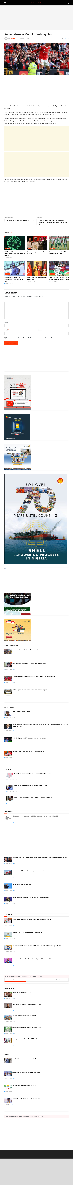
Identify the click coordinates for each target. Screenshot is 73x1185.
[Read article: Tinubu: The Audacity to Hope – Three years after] (8, 1100)
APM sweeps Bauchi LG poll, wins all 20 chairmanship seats (29, 663)
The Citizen (13, 38)
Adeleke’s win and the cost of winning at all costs (26, 1072)
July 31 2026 (8, 1104)
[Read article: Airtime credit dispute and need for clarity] (8, 1087)
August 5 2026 (8, 1091)
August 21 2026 (8, 257)
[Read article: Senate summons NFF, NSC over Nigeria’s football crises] (59, 243)
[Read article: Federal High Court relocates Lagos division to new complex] (8, 691)
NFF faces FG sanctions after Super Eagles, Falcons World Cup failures (14, 253)
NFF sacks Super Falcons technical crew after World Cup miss (13, 279)
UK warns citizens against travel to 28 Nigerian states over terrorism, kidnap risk (35, 816)
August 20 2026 (53, 256)
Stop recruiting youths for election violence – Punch (27, 1027)
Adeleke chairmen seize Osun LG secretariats (25, 650)
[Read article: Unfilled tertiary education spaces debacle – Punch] (8, 1005)
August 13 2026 (31, 281)
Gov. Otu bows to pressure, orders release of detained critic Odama (31, 919)
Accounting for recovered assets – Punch (24, 1015)
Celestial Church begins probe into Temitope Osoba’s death (31, 785)
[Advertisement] (36, 17)
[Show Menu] (5, 2)
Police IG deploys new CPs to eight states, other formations (29, 738)
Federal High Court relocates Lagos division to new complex (29, 689)
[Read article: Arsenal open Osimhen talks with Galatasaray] (37, 268)
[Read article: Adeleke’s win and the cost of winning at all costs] (8, 1073)
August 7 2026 (8, 744)
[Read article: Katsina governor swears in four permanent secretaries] (8, 753)
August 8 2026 (8, 730)
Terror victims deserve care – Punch (22, 992)
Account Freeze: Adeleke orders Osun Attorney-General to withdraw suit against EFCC (36, 945)
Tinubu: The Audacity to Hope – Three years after (26, 1098)
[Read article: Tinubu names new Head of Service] (8, 713)
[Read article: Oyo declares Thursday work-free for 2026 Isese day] (8, 934)
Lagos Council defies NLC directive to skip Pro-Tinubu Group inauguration (33, 676)
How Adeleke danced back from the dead (24, 1059)
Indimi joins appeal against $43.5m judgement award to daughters (33, 797)
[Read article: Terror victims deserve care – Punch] (8, 994)
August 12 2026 (8, 682)
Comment (7, 300)
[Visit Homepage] (36, 3)
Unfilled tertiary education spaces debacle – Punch (26, 1004)
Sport (28, 38)
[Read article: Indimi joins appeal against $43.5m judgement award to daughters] (9, 798)
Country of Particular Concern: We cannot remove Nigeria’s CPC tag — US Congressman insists (39, 857)
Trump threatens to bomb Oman (21, 884)
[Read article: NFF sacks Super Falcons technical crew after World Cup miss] (14, 268)
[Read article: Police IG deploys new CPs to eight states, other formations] (8, 739)
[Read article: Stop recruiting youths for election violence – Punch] (8, 1029)
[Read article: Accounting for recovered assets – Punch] (8, 1017)
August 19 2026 (8, 717)
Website (40, 330)
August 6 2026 (8, 695)
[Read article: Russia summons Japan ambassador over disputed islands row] (8, 899)
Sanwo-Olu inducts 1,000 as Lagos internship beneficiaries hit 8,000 (31, 959)
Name (6, 322)
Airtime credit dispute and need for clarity (24, 1085)
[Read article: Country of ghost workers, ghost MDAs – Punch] (8, 1040)
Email (6, 330)
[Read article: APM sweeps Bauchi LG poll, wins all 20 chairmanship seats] (8, 664)
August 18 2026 (8, 283)
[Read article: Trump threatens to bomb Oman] (8, 886)
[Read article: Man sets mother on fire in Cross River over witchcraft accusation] (9, 775)
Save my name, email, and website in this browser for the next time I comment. (29, 338)
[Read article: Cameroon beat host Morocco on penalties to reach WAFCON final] (59, 268)
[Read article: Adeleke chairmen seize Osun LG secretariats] (8, 651)
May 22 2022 (22, 38)
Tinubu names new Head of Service (22, 711)
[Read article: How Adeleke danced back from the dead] (8, 1060)
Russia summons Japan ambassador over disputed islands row (30, 897)
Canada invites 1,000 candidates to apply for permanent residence (31, 871)
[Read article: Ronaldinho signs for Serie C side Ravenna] (37, 243)
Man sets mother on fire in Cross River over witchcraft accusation (32, 773)
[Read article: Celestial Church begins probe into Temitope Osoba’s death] (9, 787)
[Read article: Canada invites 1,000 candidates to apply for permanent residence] (8, 872)
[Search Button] (68, 2)
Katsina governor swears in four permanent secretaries (28, 751)
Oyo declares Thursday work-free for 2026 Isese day (27, 932)
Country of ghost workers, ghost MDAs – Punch (26, 1039)
